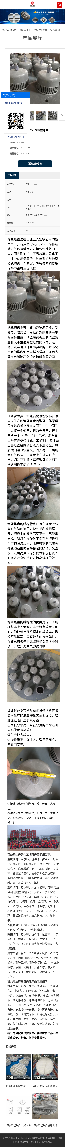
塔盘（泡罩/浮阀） (52, 30)
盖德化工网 (35, 1142)
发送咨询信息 (35, 163)
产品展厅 (36, 30)
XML (17, 1142)
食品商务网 (47, 1142)
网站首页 (24, 30)
